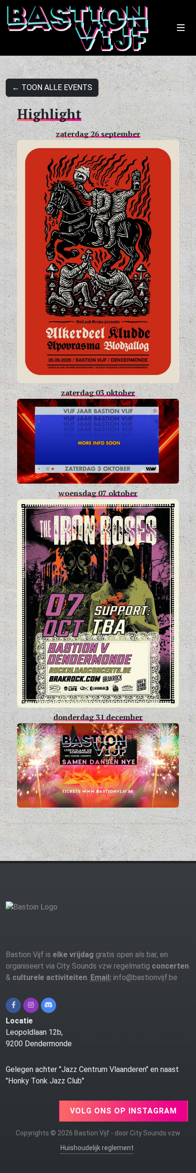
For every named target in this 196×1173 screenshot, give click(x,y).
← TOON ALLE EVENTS (52, 87)
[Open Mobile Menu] (181, 27)
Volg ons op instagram (123, 1110)
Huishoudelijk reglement (97, 1148)
